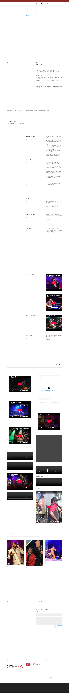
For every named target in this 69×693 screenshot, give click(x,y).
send (59, 626)
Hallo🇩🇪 (40, 3)
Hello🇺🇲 (35, 3)
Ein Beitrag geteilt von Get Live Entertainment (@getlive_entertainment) (51, 402)
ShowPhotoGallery (48, 3)
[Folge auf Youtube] (37, 52)
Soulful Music (28, 15)
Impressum (58, 3)
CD (43, 3)
